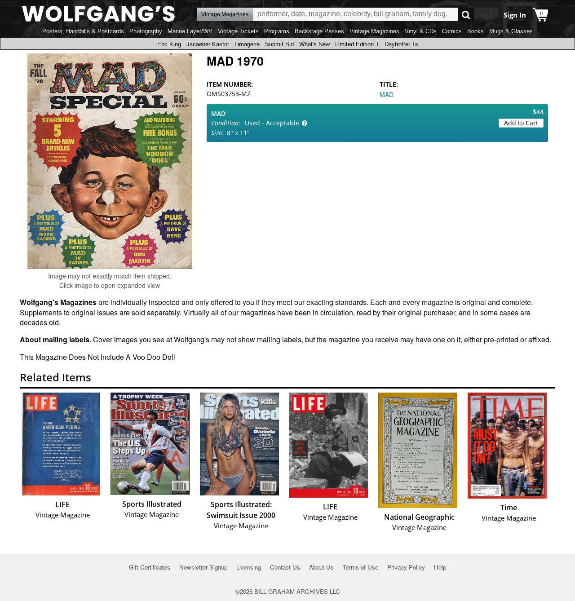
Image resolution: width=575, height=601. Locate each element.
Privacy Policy (406, 567)
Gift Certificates (149, 567)
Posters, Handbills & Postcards (83, 31)
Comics (452, 31)
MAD (387, 94)
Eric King (169, 44)
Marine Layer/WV (190, 31)
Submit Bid (279, 44)
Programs (276, 31)
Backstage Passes (319, 31)
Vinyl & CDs (421, 31)
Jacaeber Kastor (207, 44)
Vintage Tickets (238, 31)
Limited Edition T (357, 44)
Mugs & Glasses (511, 31)
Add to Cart (521, 123)
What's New (314, 44)
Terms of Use (360, 567)
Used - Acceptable (272, 123)
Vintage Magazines (374, 31)
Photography (145, 31)
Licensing (248, 567)
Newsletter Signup (203, 567)
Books (475, 31)
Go (466, 15)
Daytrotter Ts (401, 44)
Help (440, 567)
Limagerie (247, 44)
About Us (321, 567)
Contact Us (285, 567)
